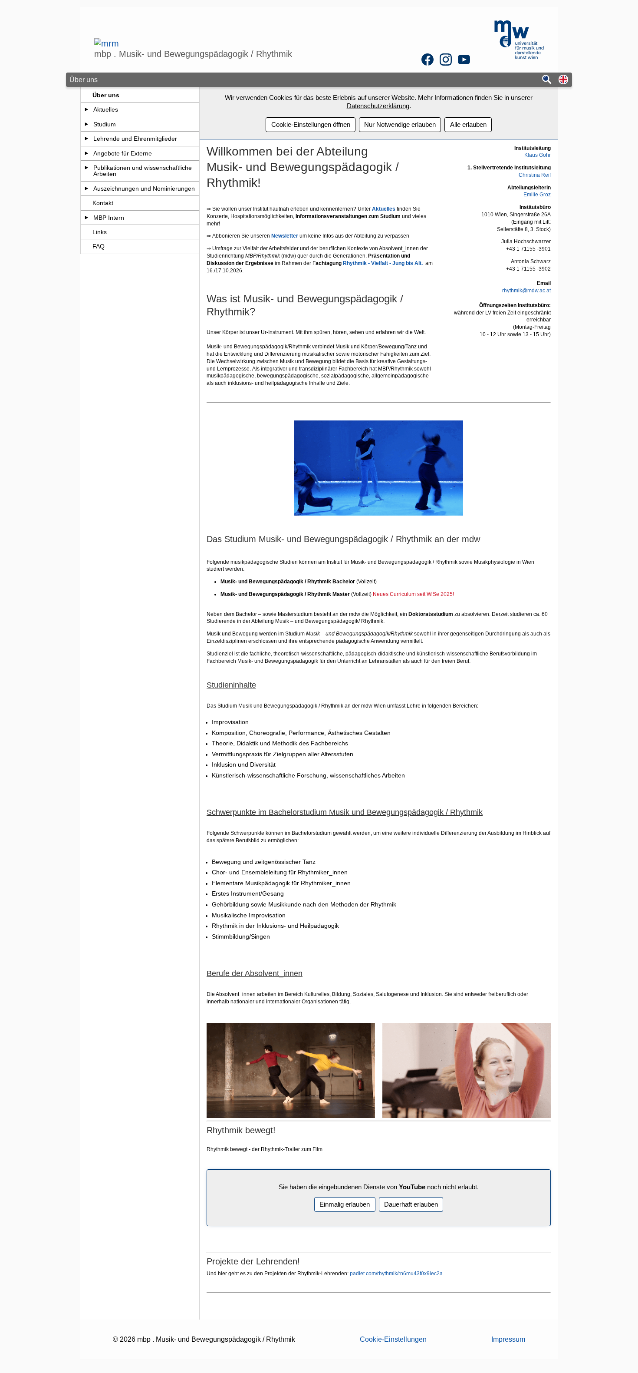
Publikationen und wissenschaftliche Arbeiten (142, 170)
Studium (104, 124)
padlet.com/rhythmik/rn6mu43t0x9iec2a (396, 1273)
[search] (547, 80)
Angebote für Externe (122, 153)
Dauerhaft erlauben (411, 1204)
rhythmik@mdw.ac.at (526, 291)
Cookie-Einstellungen (393, 1339)
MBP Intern (108, 217)
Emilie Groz (537, 195)
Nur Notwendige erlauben (400, 124)
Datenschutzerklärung (378, 105)
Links (99, 231)
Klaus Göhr (537, 155)
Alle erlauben (468, 124)
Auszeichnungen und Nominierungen (144, 188)
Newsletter (285, 236)
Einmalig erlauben (344, 1204)
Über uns (105, 95)
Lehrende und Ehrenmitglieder (135, 138)
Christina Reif (535, 175)
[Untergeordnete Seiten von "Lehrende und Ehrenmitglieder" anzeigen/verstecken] (86, 139)
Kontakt (102, 202)
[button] (563, 80)
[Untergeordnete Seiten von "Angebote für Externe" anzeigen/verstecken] (86, 153)
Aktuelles (105, 109)
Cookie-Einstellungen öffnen (310, 124)
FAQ (98, 246)
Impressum (508, 1339)
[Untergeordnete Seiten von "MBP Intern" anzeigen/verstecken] (86, 218)
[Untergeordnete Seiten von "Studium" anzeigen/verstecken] (86, 124)
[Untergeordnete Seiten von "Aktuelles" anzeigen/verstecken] (86, 109)
